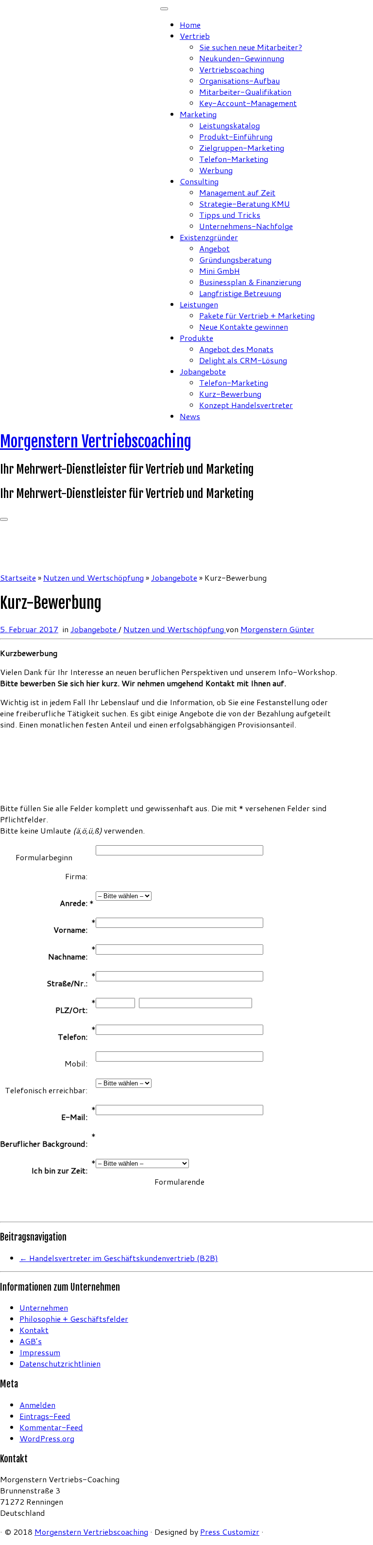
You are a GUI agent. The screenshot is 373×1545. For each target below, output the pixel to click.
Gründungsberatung (235, 259)
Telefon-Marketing (233, 158)
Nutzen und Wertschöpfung (93, 577)
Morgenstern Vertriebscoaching (95, 441)
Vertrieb (195, 35)
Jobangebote (203, 371)
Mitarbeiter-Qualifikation (245, 91)
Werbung (216, 170)
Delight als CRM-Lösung (243, 360)
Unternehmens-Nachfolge (246, 225)
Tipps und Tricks (229, 214)
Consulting (199, 181)
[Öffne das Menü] (4, 519)
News (190, 416)
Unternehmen (43, 1307)
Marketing (198, 114)
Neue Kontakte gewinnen (243, 326)
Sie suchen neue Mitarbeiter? (250, 47)
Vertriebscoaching (231, 69)
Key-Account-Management (248, 102)
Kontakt (34, 1329)
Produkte (196, 337)
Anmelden (37, 1404)
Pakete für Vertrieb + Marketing (257, 315)
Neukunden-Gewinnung (241, 58)
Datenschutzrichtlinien (60, 1363)
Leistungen (199, 304)
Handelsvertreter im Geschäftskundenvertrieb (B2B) (118, 1257)
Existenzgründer (209, 237)
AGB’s (30, 1341)
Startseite (18, 577)
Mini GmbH (219, 270)
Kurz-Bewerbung (230, 393)
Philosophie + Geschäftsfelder (73, 1318)
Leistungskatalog (229, 125)
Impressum (39, 1352)
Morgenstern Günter (277, 629)
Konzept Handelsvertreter (246, 404)
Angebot (214, 248)
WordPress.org (46, 1438)
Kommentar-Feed (51, 1427)
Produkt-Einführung (235, 136)
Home (190, 24)
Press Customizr (229, 1531)
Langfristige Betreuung (240, 293)
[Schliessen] (164, 8)
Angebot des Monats (236, 349)
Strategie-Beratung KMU (244, 203)
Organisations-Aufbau (239, 80)
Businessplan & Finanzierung (250, 281)
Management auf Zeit (237, 192)
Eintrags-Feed (44, 1415)
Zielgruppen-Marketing (241, 147)
